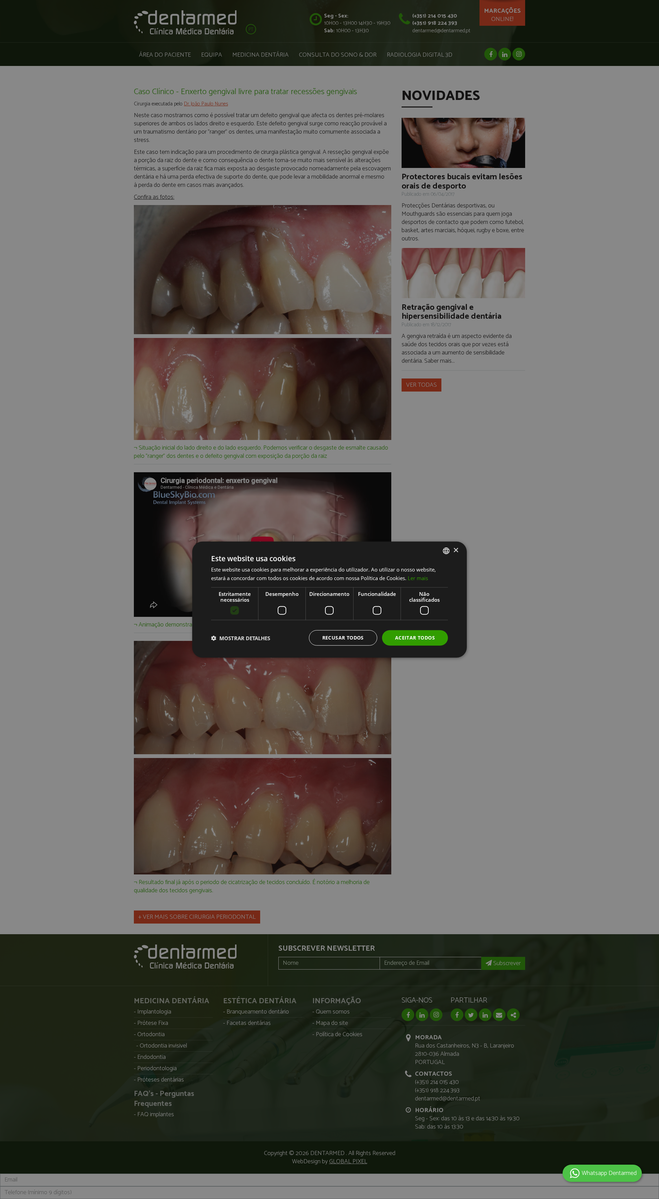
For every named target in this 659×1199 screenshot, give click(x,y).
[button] (240, 638)
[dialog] (329, 599)
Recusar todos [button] (343, 637)
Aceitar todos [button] (415, 637)
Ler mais (418, 577)
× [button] (455, 550)
